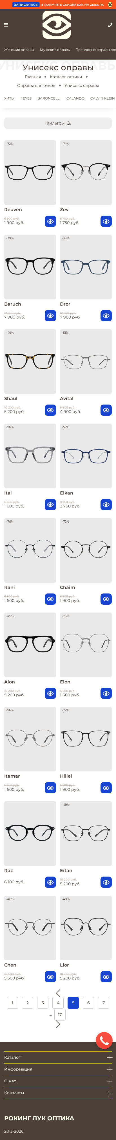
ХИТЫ (9, 98)
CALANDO (75, 98)
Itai (8, 493)
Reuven (13, 209)
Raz (8, 870)
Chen (10, 965)
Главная (33, 76)
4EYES (26, 98)
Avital (66, 398)
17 (60, 1014)
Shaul (10, 398)
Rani (9, 587)
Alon (9, 682)
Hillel (66, 776)
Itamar (12, 776)
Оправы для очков (36, 85)
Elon (65, 682)
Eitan (66, 870)
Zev (64, 209)
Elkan (66, 493)
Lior (64, 965)
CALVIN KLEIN (102, 98)
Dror (65, 304)
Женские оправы (19, 50)
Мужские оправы (55, 50)
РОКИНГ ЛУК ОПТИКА (39, 1118)
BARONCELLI (49, 98)
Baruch (12, 304)
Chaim (67, 587)
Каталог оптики (66, 76)
